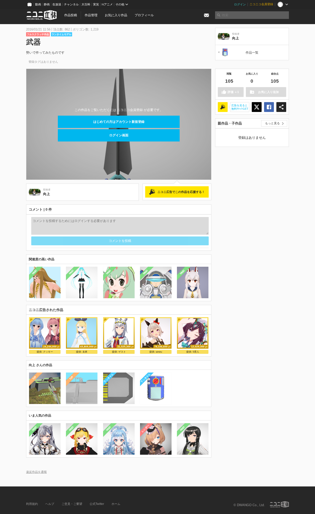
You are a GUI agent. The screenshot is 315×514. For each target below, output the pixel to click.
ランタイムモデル (61, 34)
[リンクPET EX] (224, 52)
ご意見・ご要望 (72, 504)
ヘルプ (49, 504)
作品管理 (91, 15)
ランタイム (108, 378)
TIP (34, 378)
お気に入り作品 (116, 15)
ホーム (115, 504)
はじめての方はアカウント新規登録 (118, 122)
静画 (47, 4)
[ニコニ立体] (279, 504)
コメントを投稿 (120, 241)
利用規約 (32, 504)
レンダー (145, 428)
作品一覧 (252, 52)
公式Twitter (97, 504)
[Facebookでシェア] (269, 107)
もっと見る (272, 123)
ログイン (240, 4)
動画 (38, 4)
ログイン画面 (118, 135)
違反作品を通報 (36, 471)
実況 (96, 4)
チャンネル (71, 4)
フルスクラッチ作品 (38, 34)
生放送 (56, 4)
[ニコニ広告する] (223, 107)
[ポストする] (257, 107)
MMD (34, 272)
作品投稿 (70, 15)
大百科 (85, 4)
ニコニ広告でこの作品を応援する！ (181, 192)
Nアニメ (107, 4)
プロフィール (144, 15)
